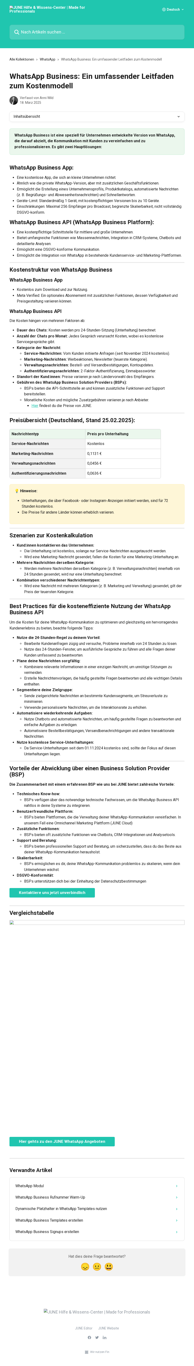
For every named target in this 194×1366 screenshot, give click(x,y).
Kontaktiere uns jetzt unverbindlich (52, 892)
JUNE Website (108, 1328)
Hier (34, 405)
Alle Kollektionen (21, 59)
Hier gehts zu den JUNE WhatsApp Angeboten (62, 1141)
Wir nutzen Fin (99, 1352)
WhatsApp (47, 59)
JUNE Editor (84, 1328)
